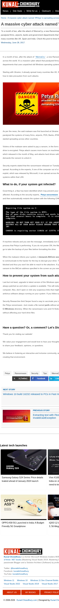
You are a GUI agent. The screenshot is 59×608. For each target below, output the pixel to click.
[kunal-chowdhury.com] (21, 7)
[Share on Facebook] (40, 380)
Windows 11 (9, 580)
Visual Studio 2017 (50, 584)
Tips (45, 373)
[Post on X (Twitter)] (21, 380)
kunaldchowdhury (21, 571)
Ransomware (20, 373)
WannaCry (40, 57)
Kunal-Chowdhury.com (27, 600)
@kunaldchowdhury (19, 568)
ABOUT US (12, 592)
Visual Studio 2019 (31, 584)
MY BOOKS (30, 592)
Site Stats (17, 11)
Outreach (46, 11)
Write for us (31, 11)
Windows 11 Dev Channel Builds (44, 580)
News (5, 11)
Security (34, 373)
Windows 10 (22, 580)
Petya (7, 373)
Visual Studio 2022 (12, 584)
